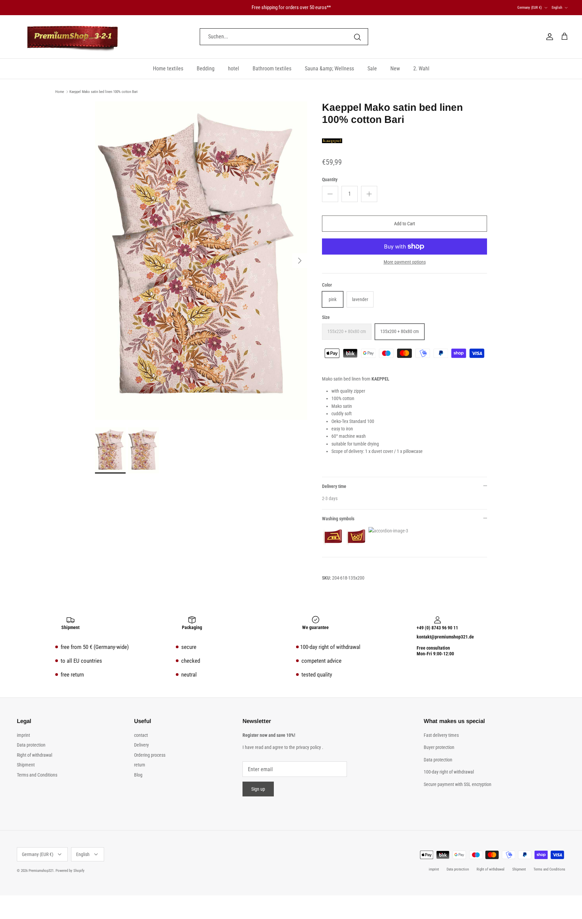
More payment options (405, 262)
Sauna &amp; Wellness (329, 68)
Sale (372, 68)
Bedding (206, 68)
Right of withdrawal (34, 755)
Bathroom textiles (272, 68)
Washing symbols (338, 518)
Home (59, 92)
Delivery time (334, 486)
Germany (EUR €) (529, 7)
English (557, 7)
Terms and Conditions (37, 775)
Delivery (141, 745)
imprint (23, 735)
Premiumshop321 (41, 870)
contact (141, 735)
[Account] (548, 37)
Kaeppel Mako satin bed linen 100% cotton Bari (103, 92)
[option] (201, 260)
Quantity (329, 179)
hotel (233, 68)
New (395, 68)
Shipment (26, 764)
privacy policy (308, 747)
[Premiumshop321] (72, 37)
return (139, 764)
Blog (138, 775)
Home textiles (168, 68)
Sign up (258, 789)
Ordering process (149, 755)
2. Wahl (421, 68)
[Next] (299, 260)
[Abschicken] (357, 36)
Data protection (31, 745)
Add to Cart (404, 223)
